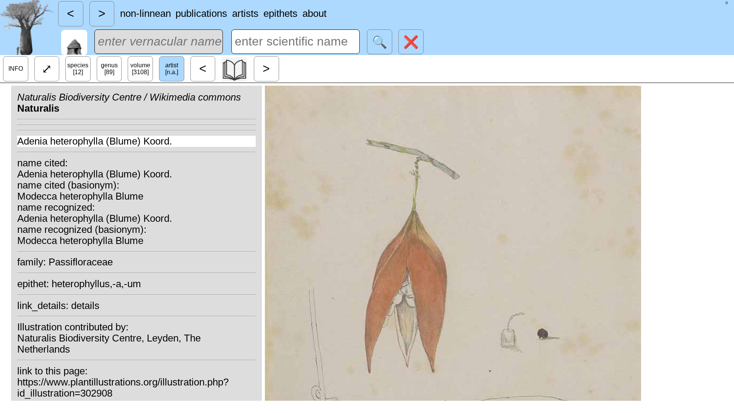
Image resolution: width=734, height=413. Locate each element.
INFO (15, 68)
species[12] (77, 68)
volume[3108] (140, 68)
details (85, 305)
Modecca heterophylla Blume (80, 196)
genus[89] (109, 68)
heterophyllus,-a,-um (96, 283)
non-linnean (145, 13)
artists (245, 13)
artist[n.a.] (171, 68)
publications (201, 13)
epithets (280, 13)
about (314, 13)
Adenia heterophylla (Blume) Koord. (94, 141)
